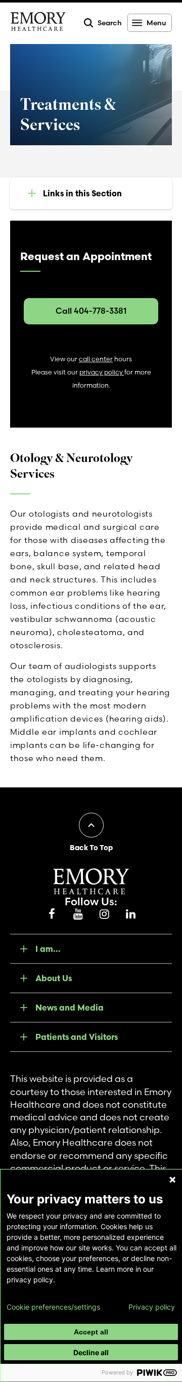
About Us (53, 978)
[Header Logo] (38, 23)
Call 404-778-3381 (91, 311)
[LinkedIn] (130, 914)
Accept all (91, 1332)
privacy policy (101, 372)
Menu (156, 22)
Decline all (91, 1352)
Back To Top (91, 847)
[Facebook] (52, 914)
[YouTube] (78, 914)
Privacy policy (151, 1307)
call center (96, 359)
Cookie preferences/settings (53, 1307)
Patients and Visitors (76, 1037)
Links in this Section (82, 193)
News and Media (69, 1007)
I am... (48, 949)
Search (110, 22)
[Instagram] (104, 914)
